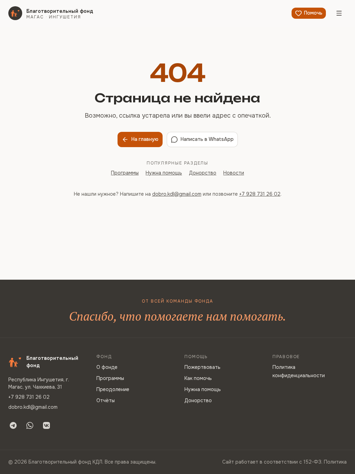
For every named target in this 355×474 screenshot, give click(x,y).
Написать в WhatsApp (207, 139)
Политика (335, 462)
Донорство (202, 173)
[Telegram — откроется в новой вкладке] (13, 425)
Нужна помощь (164, 173)
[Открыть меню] (339, 13)
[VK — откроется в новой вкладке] (46, 425)
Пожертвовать (202, 367)
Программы (125, 173)
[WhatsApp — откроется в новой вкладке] (29, 425)
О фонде (107, 367)
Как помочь (198, 378)
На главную (144, 139)
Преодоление (112, 389)
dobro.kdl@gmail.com (176, 194)
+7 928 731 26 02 (259, 194)
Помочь (313, 13)
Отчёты (105, 400)
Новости (233, 173)
